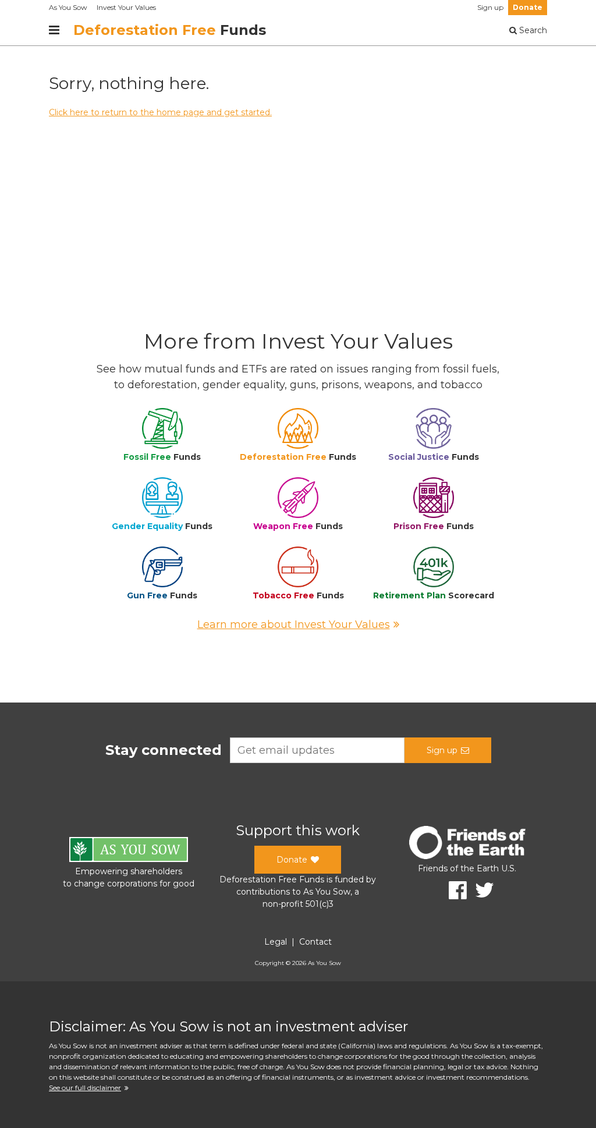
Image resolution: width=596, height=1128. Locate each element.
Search (532, 30)
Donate (527, 7)
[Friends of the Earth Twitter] (480, 890)
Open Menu (54, 30)
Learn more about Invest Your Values (293, 624)
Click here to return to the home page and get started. (160, 112)
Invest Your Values (126, 7)
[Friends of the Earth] (467, 844)
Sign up (490, 7)
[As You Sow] (128, 851)
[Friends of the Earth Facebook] (454, 890)
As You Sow (68, 7)
